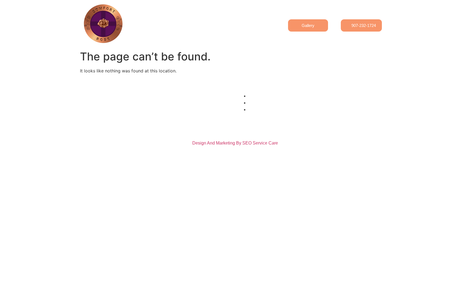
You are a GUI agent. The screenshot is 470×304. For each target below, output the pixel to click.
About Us (180, 21)
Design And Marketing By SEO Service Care (235, 143)
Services (236, 21)
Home (157, 21)
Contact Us (208, 21)
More (258, 21)
